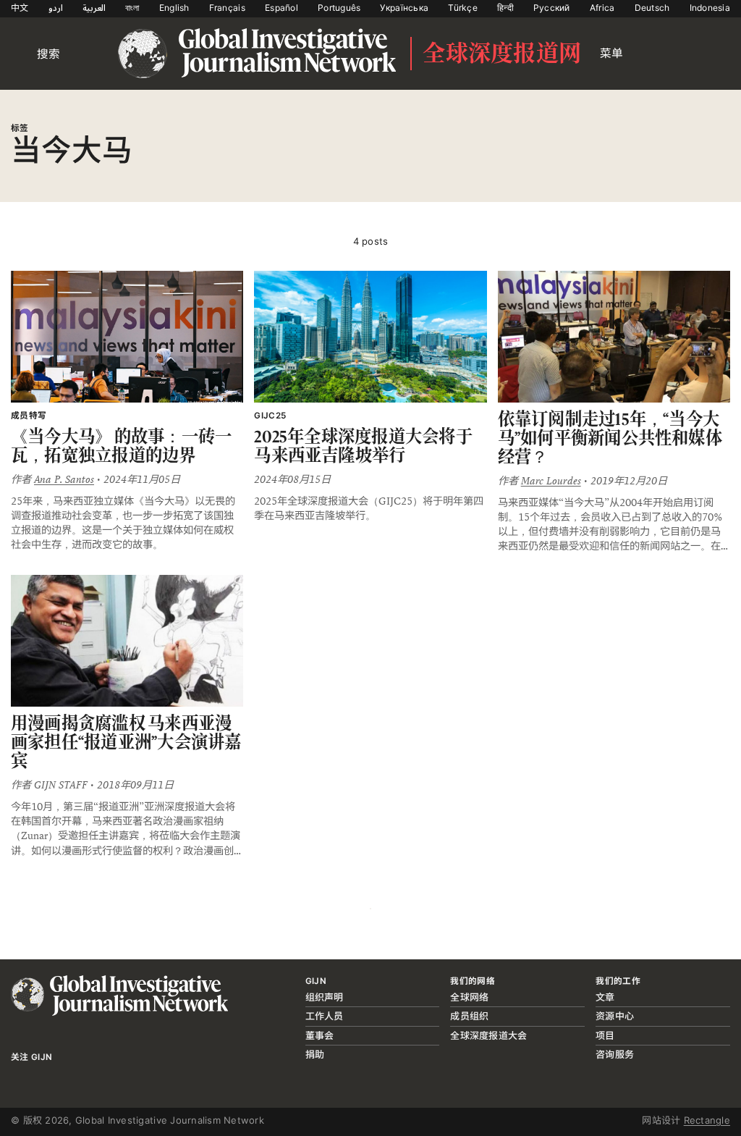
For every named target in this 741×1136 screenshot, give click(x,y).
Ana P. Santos (64, 479)
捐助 (315, 1054)
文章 (605, 997)
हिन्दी (505, 7)
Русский (551, 7)
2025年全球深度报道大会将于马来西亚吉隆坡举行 (363, 445)
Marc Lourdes (551, 480)
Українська (404, 7)
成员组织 (469, 1016)
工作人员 (324, 1016)
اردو (55, 7)
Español (281, 7)
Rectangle (707, 1120)
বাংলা (132, 7)
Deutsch (652, 7)
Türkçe (463, 7)
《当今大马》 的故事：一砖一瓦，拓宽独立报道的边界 (121, 445)
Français (227, 7)
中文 (20, 7)
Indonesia (710, 7)
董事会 (319, 1035)
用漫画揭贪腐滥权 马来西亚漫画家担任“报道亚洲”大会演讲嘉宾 (126, 741)
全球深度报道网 (502, 53)
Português (339, 7)
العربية (94, 7)
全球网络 (469, 997)
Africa (602, 7)
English (174, 7)
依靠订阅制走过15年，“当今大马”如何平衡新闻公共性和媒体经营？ (610, 437)
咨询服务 (615, 1054)
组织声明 (324, 997)
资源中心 (615, 1016)
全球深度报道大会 (488, 1035)
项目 (605, 1035)
